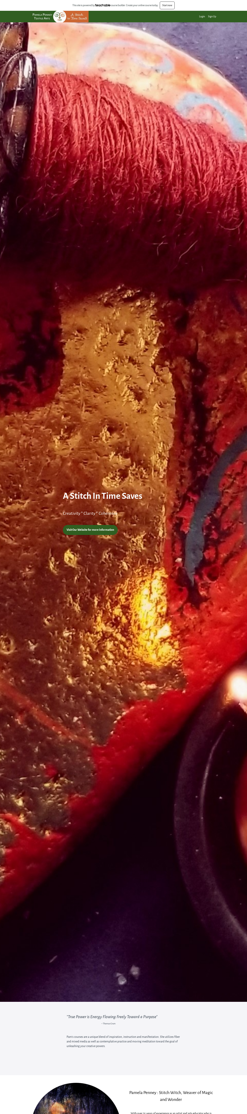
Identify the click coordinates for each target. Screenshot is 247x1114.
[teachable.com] (102, 5)
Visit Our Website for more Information (90, 530)
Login (202, 16)
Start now (167, 5)
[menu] (206, 16)
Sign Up (212, 16)
